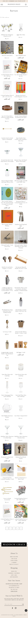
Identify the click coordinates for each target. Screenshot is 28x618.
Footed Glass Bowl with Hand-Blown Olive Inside (7, 161)
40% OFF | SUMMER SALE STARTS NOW (14, 1)
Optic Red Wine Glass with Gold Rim (20, 396)
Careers (14, 562)
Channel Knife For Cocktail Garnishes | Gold (7, 478)
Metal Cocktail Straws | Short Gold (21, 478)
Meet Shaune (14, 556)
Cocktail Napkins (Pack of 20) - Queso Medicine (20, 520)
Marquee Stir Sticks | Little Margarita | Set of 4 (21, 96)
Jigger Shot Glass (21, 34)
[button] (1, 4)
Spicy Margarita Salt (21, 55)
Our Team (14, 558)
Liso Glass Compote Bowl (21, 415)
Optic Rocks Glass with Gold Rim (21, 375)
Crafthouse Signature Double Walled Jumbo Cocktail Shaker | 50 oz (7, 289)
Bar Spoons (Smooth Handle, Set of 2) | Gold (21, 268)
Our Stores (14, 560)
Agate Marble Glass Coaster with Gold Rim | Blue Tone (21, 139)
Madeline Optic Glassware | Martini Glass (20, 437)
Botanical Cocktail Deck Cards (7, 458)
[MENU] (1, 4)
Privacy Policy (14, 564)
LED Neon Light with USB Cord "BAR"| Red (20, 181)
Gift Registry (14, 577)
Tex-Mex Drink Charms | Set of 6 (20, 75)
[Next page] (21, 528)
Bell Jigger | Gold (21, 352)
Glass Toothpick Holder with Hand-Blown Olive (7, 181)
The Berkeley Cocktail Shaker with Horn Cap (20, 310)
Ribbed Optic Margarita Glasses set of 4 (7, 35)
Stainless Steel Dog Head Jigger (21, 225)
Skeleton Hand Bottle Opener (21, 458)
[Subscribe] (23, 604)
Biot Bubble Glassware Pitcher (7, 416)
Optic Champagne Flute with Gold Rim (7, 396)
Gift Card (14, 575)
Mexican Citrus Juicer (7, 55)
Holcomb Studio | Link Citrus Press (7, 246)
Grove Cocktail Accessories (7, 499)
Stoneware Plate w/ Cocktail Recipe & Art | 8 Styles (21, 203)
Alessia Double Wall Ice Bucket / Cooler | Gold (21, 332)
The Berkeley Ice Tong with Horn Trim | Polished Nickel (7, 311)
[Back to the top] (26, 610)
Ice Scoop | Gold (7, 331)
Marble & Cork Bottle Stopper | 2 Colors (7, 268)
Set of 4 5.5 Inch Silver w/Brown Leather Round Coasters (7, 117)
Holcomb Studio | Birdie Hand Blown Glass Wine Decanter (21, 246)
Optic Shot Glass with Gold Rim (7, 375)
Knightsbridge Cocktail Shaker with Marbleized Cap (7, 354)
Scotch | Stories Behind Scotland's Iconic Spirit (21, 117)
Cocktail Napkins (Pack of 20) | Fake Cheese (20, 499)
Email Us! (14, 571)
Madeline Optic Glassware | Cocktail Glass (7, 437)
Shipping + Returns (14, 573)
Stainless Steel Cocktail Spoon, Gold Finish (7, 139)
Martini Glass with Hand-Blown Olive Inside (20, 161)
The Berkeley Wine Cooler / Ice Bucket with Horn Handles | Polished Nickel (20, 289)
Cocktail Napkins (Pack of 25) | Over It (7, 520)
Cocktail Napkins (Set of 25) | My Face (7, 75)
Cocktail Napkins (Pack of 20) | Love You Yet (7, 96)
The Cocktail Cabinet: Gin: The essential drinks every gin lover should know (7, 203)
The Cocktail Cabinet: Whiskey (7, 225)
